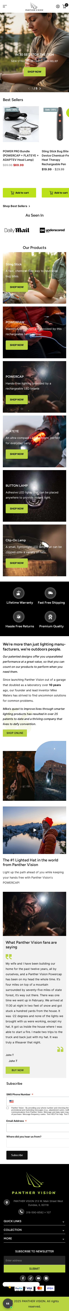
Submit (34, 1268)
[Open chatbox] (8, 1303)
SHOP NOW (17, 286)
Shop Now (34, 71)
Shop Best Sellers (15, 206)
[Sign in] (58, 6)
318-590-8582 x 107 (38, 1212)
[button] (29, 88)
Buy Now (18, 1070)
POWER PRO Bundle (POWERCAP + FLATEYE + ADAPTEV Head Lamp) (21, 155)
